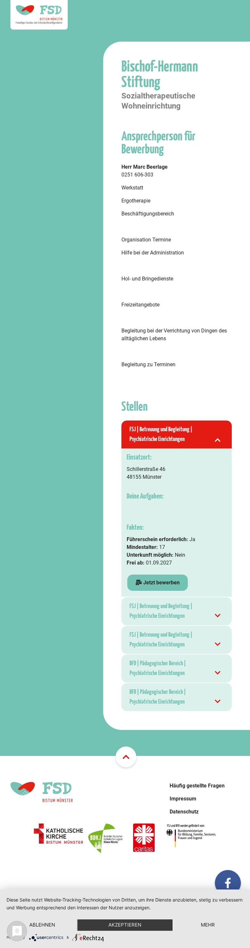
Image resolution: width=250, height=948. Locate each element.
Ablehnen (42, 925)
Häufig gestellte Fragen (197, 786)
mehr (208, 925)
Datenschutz (184, 812)
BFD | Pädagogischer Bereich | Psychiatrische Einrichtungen (158, 668)
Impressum (183, 799)
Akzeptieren (124, 925)
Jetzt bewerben (161, 582)
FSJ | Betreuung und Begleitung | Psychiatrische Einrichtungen (161, 434)
